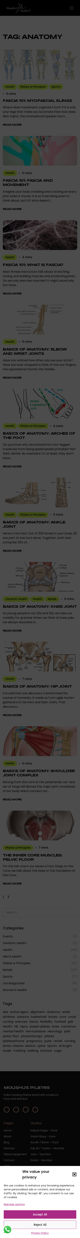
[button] (74, 1174)
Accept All (40, 1214)
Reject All (40, 1225)
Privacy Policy (40, 1233)
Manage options (14, 1204)
